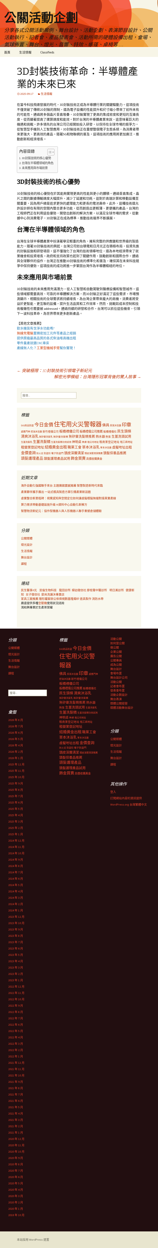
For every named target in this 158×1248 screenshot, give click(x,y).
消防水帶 (97, 599)
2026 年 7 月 (15, 726)
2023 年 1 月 (15, 980)
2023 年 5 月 (15, 955)
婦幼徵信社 (79, 590)
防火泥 (39, 453)
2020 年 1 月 (15, 1209)
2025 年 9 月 (15, 783)
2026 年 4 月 (15, 745)
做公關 (114, 647)
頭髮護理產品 (32, 458)
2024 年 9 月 (15, 859)
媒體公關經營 (119, 703)
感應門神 (25, 431)
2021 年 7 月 (15, 1094)
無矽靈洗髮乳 (46, 436)
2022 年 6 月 (15, 1024)
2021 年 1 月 (15, 1132)
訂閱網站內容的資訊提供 (126, 798)
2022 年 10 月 (16, 999)
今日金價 (43, 425)
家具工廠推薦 (30, 599)
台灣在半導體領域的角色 (37, 163)
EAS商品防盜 (27, 425)
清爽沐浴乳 (29, 436)
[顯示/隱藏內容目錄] (48, 152)
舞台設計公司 (119, 677)
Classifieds (47, 52)
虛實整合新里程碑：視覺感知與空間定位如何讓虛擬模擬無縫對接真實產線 (68, 498)
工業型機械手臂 (48, 348)
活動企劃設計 (119, 695)
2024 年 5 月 (15, 885)
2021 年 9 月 (15, 1082)
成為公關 (116, 664)
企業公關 (116, 652)
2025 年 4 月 (15, 815)
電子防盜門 (57, 453)
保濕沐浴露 (115, 425)
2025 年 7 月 (15, 796)
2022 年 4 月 (15, 1037)
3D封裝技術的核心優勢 (36, 158)
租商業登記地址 (109, 442)
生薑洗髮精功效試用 (61, 442)
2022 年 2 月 (15, 1050)
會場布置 (116, 673)
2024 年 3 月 (15, 898)
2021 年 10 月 (16, 1075)
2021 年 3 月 (15, 1120)
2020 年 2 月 (15, 1202)
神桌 (84, 442)
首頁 (7, 52)
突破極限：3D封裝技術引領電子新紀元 (54, 370)
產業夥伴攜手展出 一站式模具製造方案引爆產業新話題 (56, 492)
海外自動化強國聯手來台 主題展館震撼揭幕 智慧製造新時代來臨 (62, 485)
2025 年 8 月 (15, 790)
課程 (24, 564)
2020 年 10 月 (16, 1151)
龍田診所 (65, 590)
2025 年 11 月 (16, 771)
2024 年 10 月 (16, 853)
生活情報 (25, 52)
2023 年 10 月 (16, 923)
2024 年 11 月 (16, 847)
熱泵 (108, 436)
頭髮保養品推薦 (114, 453)
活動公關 (116, 639)
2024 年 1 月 (15, 910)
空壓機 (42, 603)
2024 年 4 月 (15, 891)
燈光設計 (27, 544)
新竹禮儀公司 (51, 431)
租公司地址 (93, 442)
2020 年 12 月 (16, 1139)
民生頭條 (124, 431)
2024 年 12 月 (16, 840)
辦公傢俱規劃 (59, 599)
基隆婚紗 (74, 599)
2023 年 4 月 (15, 961)
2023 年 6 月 (15, 948)
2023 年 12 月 (16, 917)
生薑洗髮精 (41, 441)
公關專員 (116, 660)
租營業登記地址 (32, 447)
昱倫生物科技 (48, 590)
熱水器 (100, 436)
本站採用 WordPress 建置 (33, 1239)
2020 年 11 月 (16, 1145)
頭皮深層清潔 (74, 453)
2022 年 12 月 (16, 986)
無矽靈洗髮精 (60, 436)
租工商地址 (126, 442)
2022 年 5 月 (15, 1031)
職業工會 (74, 447)
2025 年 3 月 (15, 821)
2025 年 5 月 (15, 809)
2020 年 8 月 (15, 1164)
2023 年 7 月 (15, 942)
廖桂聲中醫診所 (97, 590)
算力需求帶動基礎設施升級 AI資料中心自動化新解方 (54, 504)
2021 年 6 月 (15, 1101)
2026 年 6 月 (15, 732)
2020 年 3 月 (15, 1196)
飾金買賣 (78, 458)
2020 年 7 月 (15, 1170)
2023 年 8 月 (15, 936)
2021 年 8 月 (15, 1088)
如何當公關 (117, 643)
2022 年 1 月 (15, 1056)
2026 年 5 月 (15, 739)
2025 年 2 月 (15, 828)
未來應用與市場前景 (35, 168)
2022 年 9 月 (15, 1005)
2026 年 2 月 (15, 752)
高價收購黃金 (94, 459)
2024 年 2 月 (15, 904)
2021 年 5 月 (15, 1107)
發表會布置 (117, 690)
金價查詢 (28, 452)
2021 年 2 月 (15, 1126)
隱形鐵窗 (44, 599)
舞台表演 (116, 699)
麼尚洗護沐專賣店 (52, 594)
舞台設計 (27, 557)
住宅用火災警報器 (78, 424)
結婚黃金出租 (56, 447)
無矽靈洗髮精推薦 (82, 436)
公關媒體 (27, 538)
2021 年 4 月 (15, 1113)
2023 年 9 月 (15, 929)
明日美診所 (116, 590)
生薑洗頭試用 (121, 436)
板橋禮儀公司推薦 (91, 431)
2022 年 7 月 (15, 1018)
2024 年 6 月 (15, 878)
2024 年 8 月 (15, 866)
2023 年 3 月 (15, 967)
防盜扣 (47, 453)
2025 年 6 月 (15, 802)
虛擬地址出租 (122, 447)
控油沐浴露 (36, 431)
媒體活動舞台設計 (121, 707)
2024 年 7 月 (15, 872)
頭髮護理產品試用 (57, 458)
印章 (126, 425)
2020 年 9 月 (15, 1158)
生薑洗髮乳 (26, 442)
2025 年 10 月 (16, 777)
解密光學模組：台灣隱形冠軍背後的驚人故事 (97, 376)
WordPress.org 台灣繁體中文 (128, 804)
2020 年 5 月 (15, 1183)
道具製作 (86, 599)
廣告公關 (116, 656)
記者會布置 (117, 686)
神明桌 (76, 442)
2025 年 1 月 (15, 834)
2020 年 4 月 (15, 1189)
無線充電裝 (27, 333)
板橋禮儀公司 (69, 431)
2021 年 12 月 (16, 1063)
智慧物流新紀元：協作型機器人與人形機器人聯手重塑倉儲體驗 (61, 511)
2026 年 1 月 (15, 758)
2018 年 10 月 (16, 1215)
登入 (113, 792)
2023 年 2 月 (15, 974)
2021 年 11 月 (16, 1069)
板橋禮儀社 (110, 431)
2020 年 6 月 (15, 1177)
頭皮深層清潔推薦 (94, 453)
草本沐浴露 (106, 447)
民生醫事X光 (29, 590)
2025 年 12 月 (16, 764)
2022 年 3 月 (15, 1043)
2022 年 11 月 (16, 993)
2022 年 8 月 (15, 1012)
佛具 (105, 425)
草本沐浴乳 (91, 447)
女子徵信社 (33, 594)
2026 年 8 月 (15, 720)
